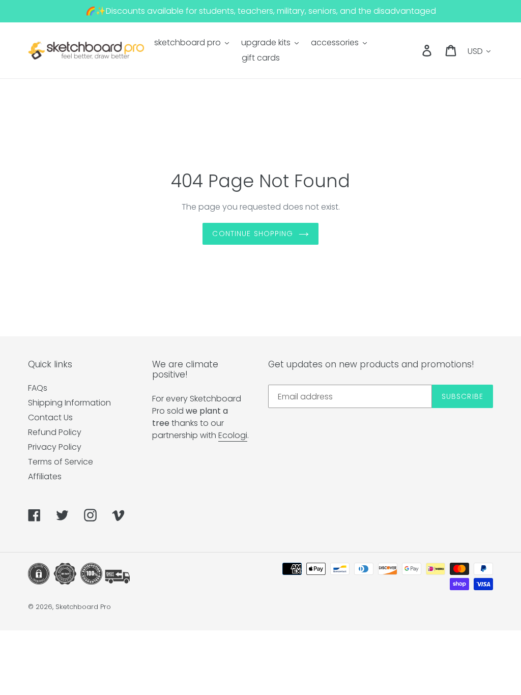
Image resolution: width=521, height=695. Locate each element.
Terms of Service (60, 462)
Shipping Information (69, 403)
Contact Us (50, 417)
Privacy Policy (54, 447)
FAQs (37, 388)
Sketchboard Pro (83, 607)
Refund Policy (54, 432)
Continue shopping (252, 233)
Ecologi (232, 435)
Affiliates (45, 476)
